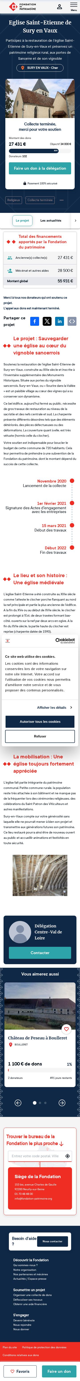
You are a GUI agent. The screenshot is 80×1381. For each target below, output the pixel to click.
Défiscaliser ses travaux (27, 1299)
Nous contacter (52, 1241)
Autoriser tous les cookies (40, 721)
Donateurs (18, 156)
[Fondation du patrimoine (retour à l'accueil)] (22, 6)
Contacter (40, 952)
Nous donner (21, 1329)
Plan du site (10, 1347)
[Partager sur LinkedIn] (59, 321)
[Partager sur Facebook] (34, 321)
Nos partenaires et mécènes (30, 1274)
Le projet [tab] (22, 220)
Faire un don (59, 1371)
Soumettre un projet (29, 1290)
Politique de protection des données (44, 1347)
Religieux (13, 200)
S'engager (21, 1315)
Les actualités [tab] (50, 220)
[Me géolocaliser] (67, 1156)
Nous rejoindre (22, 1324)
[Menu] (73, 4)
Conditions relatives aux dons (21, 1355)
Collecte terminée (40, 200)
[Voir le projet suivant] (62, 1103)
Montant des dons (20, 138)
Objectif (60, 144)
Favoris (22, 1371)
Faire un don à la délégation (40, 168)
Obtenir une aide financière (30, 1304)
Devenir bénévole (24, 1320)
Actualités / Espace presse (29, 1278)
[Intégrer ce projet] (72, 321)
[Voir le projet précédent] (18, 1103)
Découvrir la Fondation (31, 1260)
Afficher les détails (51, 707)
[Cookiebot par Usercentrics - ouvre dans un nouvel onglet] (56, 641)
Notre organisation (24, 1269)
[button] (34, 1103)
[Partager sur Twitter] (47, 321)
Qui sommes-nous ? (25, 1265)
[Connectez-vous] (59, 6)
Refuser (40, 736)
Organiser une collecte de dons (32, 1295)
